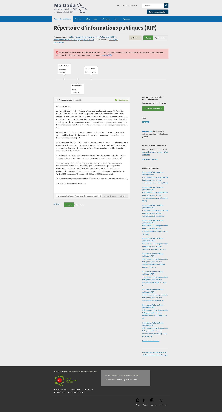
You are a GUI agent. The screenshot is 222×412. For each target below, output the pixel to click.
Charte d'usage (88, 389)
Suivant (155, 159)
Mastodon (153, 405)
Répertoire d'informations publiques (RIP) (152, 173)
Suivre (148, 38)
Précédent (146, 159)
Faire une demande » (157, 12)
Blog (88, 19)
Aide (95, 19)
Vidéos (145, 405)
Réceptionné (123, 100)
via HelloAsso (132, 380)
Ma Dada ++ (147, 131)
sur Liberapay (120, 380)
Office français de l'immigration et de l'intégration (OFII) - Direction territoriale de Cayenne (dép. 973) (155, 246)
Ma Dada (71, 8)
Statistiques (105, 19)
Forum (116, 19)
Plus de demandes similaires (150, 341)
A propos (126, 19)
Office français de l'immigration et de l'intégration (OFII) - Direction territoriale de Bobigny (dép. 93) (155, 213)
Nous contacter (75, 389)
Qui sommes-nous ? (60, 389)
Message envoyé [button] (65, 100)
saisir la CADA (107, 55)
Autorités (78, 19)
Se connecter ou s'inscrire (127, 5)
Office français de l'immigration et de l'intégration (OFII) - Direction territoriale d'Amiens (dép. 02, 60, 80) (155, 180)
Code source (164, 405)
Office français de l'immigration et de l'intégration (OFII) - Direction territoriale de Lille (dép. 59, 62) (155, 297)
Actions (134, 38)
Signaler (123, 196)
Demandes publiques (62, 19)
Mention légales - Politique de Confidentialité (69, 392)
